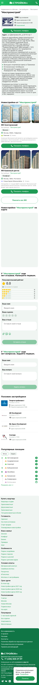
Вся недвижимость (8, 631)
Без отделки (5, 618)
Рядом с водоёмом (7, 551)
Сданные (4, 519)
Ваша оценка (7, 312)
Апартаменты (6, 621)
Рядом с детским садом (9, 560)
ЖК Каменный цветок (10, 171)
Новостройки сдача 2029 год (11, 592)
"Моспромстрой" (15, 127)
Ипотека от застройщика (10, 577)
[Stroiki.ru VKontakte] (6, 682)
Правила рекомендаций (9, 647)
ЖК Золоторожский (9, 125)
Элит (3, 545)
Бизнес (3, 539)
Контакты (4, 639)
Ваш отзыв (6, 320)
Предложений (20, 25)
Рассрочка (5, 571)
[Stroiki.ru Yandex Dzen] (9, 682)
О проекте (4, 634)
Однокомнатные (7, 504)
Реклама (4, 636)
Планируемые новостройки (11, 527)
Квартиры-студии (7, 501)
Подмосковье (6, 606)
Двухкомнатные (7, 507)
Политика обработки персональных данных (17, 641)
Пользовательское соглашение (12, 644)
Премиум (4, 542)
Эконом (4, 534)
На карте (4, 609)
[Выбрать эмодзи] (9, 334)
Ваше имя (6, 304)
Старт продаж (6, 525)
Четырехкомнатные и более (11, 513)
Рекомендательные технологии (25, 664)
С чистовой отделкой (8, 615)
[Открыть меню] (2, 3)
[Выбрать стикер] (6, 334)
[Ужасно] (3, 315)
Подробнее (24, 674)
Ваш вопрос (7, 370)
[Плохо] (5, 315)
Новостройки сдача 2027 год (11, 586)
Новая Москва (6, 604)
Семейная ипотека (7, 569)
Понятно (25, 678)
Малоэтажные (6, 624)
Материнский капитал (9, 566)
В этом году (5, 583)
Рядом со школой (7, 557)
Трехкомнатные (6, 510)
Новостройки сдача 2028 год (11, 589)
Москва (4, 601)
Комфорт (4, 536)
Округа (13, 454)
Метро (5, 454)
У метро (4, 598)
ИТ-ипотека (5, 574)
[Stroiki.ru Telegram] (2, 682)
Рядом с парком (7, 554)
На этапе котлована (8, 522)
